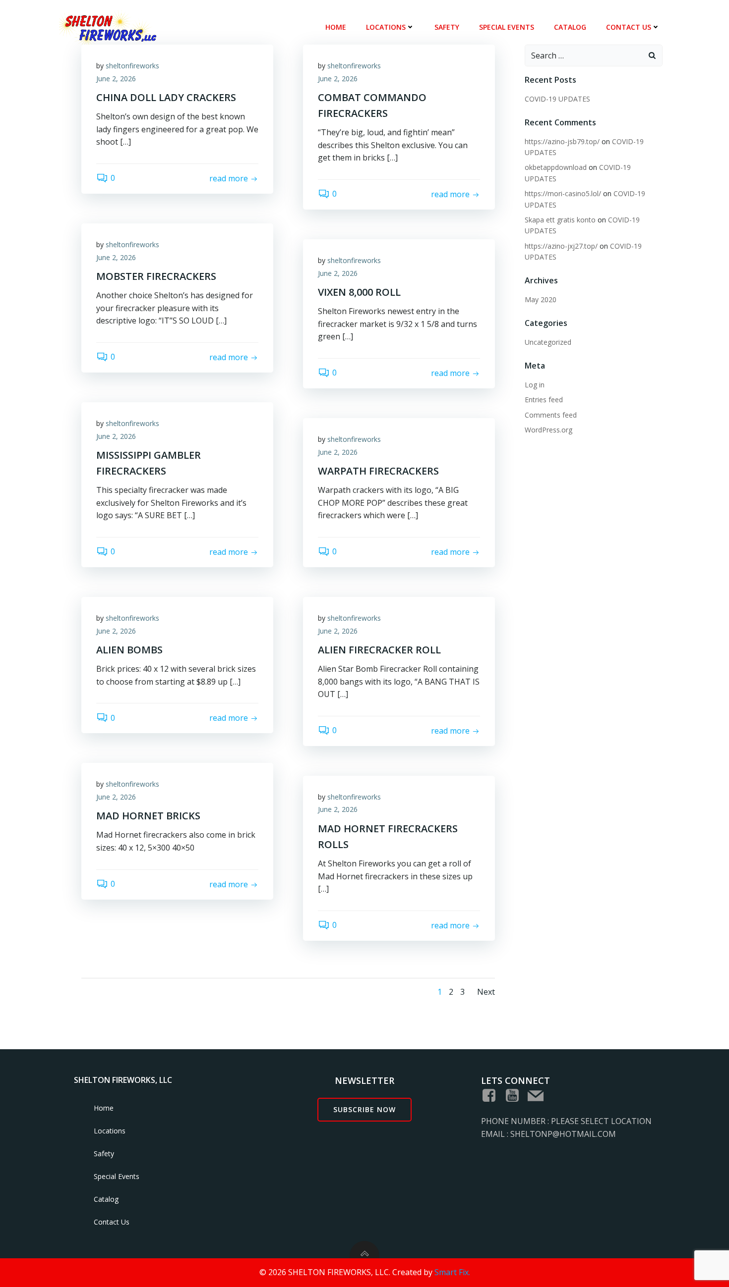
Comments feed (551, 415)
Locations (386, 27)
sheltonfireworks (132, 65)
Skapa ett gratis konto (560, 219)
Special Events (506, 27)
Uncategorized (548, 342)
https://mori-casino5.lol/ (563, 193)
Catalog (570, 27)
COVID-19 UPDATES (557, 99)
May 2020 (540, 299)
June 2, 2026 (116, 78)
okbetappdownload (556, 167)
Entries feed (544, 399)
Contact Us (628, 27)
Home (335, 27)
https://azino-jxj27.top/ (561, 246)
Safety (446, 27)
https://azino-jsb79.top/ (562, 141)
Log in (535, 384)
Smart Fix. (452, 1272)
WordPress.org (548, 429)
